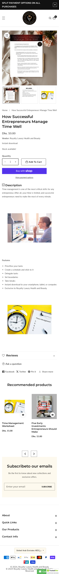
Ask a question (13, 363)
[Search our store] (50, 18)
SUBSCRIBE (47, 487)
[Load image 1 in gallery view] (11, 95)
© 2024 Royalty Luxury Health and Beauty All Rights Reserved (29, 570)
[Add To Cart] (3, 414)
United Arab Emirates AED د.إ (29, 550)
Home (5, 110)
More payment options (24, 177)
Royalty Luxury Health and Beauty (33, 567)
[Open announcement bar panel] (55, 5)
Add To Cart (35, 162)
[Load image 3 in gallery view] (47, 95)
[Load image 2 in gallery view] (29, 95)
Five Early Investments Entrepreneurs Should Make (24, 427)
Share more (47, 371)
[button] (25, 454)
